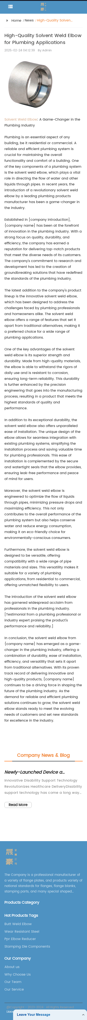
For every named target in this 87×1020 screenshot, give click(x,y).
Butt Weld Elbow (18, 924)
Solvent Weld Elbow (20, 119)
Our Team (12, 982)
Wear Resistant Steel (21, 931)
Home (16, 20)
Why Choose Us (17, 974)
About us (11, 967)
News (29, 20)
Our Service (14, 989)
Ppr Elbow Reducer (20, 939)
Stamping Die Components (27, 946)
